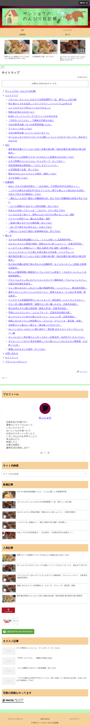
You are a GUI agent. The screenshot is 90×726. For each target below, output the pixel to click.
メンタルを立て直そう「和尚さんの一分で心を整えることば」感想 (41, 214)
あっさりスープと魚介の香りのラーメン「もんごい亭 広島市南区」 (42, 316)
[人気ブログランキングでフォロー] (18, 631)
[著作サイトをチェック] (41, 452)
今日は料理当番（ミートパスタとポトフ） (29, 133)
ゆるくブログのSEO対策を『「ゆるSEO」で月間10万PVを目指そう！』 (44, 186)
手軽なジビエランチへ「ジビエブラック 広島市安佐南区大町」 (40, 312)
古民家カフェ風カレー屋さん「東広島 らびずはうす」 (35, 325)
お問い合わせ (11, 353)
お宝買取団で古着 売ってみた (23, 169)
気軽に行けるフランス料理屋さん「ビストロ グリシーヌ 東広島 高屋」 (45, 321)
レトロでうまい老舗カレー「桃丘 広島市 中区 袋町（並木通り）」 (41, 248)
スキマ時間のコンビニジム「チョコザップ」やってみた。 (36, 161)
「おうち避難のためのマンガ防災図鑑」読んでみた (33, 206)
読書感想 (9, 182)
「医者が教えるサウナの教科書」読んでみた (30, 223)
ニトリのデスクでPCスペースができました (29, 108)
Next (88, 51)
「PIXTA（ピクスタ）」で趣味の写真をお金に (31, 120)
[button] (86, 474)
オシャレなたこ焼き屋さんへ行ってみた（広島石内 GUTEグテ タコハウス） (46, 337)
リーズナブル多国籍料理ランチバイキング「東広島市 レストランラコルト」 (46, 300)
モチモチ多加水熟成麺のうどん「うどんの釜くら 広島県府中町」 (40, 239)
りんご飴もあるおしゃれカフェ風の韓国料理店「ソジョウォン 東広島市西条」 (47, 288)
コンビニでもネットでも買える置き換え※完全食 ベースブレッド (41, 252)
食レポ (8, 235)
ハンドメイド (11, 95)
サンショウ (45, 417)
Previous (2, 51)
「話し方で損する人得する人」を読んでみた (30, 227)
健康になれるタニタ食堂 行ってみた (27, 349)
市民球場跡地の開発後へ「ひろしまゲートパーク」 (33, 165)
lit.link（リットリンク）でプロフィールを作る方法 (33, 116)
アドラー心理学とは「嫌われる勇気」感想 (29, 219)
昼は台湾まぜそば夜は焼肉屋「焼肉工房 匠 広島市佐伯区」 (38, 308)
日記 (7, 145)
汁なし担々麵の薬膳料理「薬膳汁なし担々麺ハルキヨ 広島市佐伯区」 (43, 304)
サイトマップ (11, 357)
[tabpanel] (17, 50)
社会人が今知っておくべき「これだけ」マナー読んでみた (36, 210)
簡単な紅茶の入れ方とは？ (21, 112)
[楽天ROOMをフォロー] (48, 452)
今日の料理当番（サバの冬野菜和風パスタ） (30, 124)
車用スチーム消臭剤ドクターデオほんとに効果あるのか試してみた (41, 157)
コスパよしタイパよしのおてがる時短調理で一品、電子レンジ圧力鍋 (42, 99)
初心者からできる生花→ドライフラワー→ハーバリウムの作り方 (40, 103)
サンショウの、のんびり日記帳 (20, 91)
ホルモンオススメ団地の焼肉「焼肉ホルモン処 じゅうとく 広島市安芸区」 (46, 244)
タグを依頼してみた (18, 178)
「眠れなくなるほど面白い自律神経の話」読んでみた (34, 231)
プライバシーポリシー (16, 361)
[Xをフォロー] (45, 452)
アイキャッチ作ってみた (20, 128)
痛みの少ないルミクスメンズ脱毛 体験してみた (32, 173)
